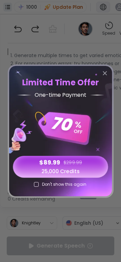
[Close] (105, 73)
